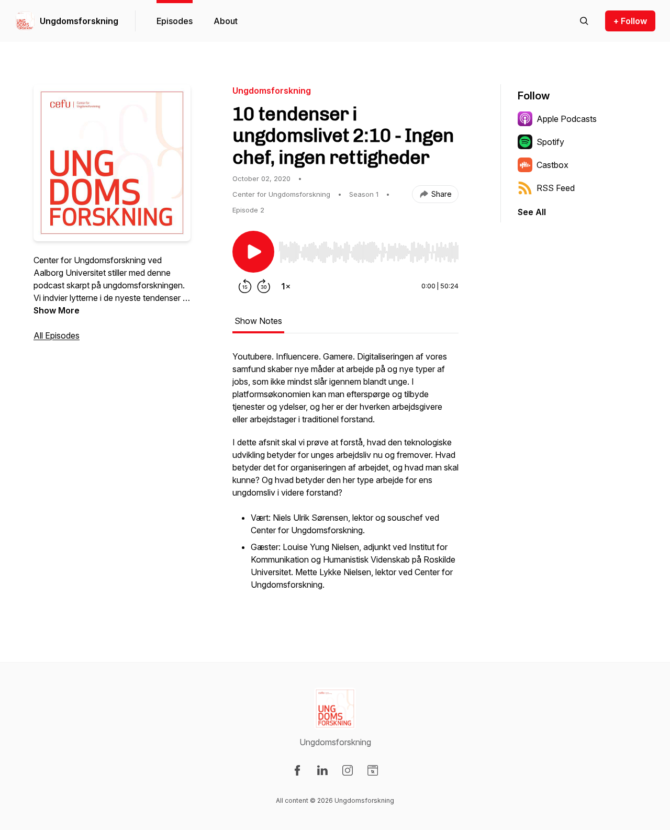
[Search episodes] (584, 21)
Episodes (175, 21)
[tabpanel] (345, 476)
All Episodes (57, 335)
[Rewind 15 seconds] (245, 286)
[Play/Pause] (253, 252)
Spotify (550, 142)
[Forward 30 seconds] (263, 286)
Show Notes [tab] (258, 321)
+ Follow (630, 21)
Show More (57, 310)
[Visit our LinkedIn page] (322, 770)
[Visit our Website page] (372, 770)
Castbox (552, 165)
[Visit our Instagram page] (347, 770)
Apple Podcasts (567, 119)
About (226, 21)
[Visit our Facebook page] (297, 770)
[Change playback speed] (285, 286)
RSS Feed (556, 188)
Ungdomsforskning (79, 21)
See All (532, 212)
